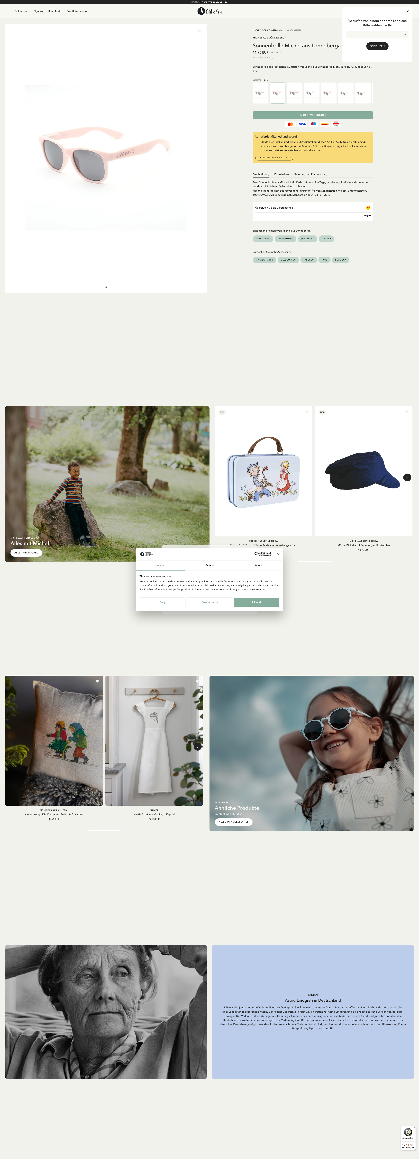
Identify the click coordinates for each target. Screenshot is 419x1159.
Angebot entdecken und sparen (274, 158)
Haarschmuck (264, 260)
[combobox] (377, 34)
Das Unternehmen (77, 11)
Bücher (326, 238)
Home (256, 29)
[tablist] (313, 174)
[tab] (106, 287)
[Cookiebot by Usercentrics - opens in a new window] (257, 554)
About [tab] (258, 565)
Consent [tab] (160, 565)
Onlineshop (21, 11)
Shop (265, 29)
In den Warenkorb (313, 115)
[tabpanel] (313, 187)
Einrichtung (285, 238)
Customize (207, 602)
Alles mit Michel (26, 552)
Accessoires (277, 29)
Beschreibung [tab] (261, 174)
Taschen (309, 260)
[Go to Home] (210, 11)
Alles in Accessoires (234, 822)
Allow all (257, 602)
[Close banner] (278, 554)
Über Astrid (55, 11)
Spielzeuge (307, 238)
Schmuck (340, 260)
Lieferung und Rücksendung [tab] (310, 174)
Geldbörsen (288, 260)
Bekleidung (263, 238)
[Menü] (414, 1128)
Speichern (377, 46)
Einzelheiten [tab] (281, 174)
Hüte (324, 260)
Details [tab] (209, 565)
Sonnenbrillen (294, 29)
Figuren (38, 11)
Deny (162, 602)
